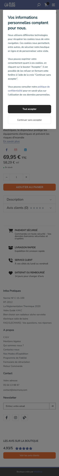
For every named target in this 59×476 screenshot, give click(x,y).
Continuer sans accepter (29, 120)
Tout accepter (29, 109)
